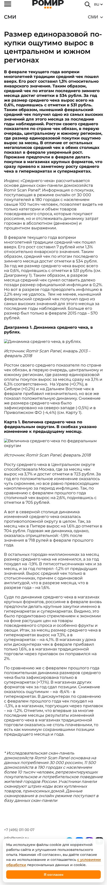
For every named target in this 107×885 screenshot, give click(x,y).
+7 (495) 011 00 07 (19, 829)
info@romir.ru (16, 838)
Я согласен (53, 875)
